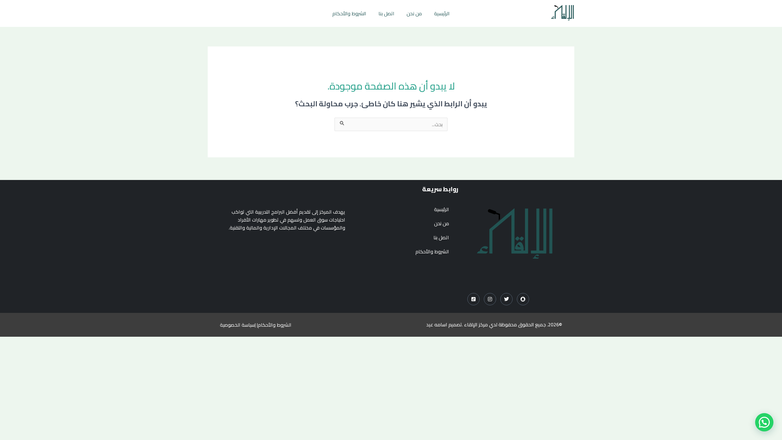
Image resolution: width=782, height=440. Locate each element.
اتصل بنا (386, 13)
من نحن (414, 13)
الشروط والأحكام (349, 13)
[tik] (473, 299)
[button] (764, 422)
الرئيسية (442, 13)
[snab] (523, 299)
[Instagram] (490, 299)
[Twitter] (506, 299)
